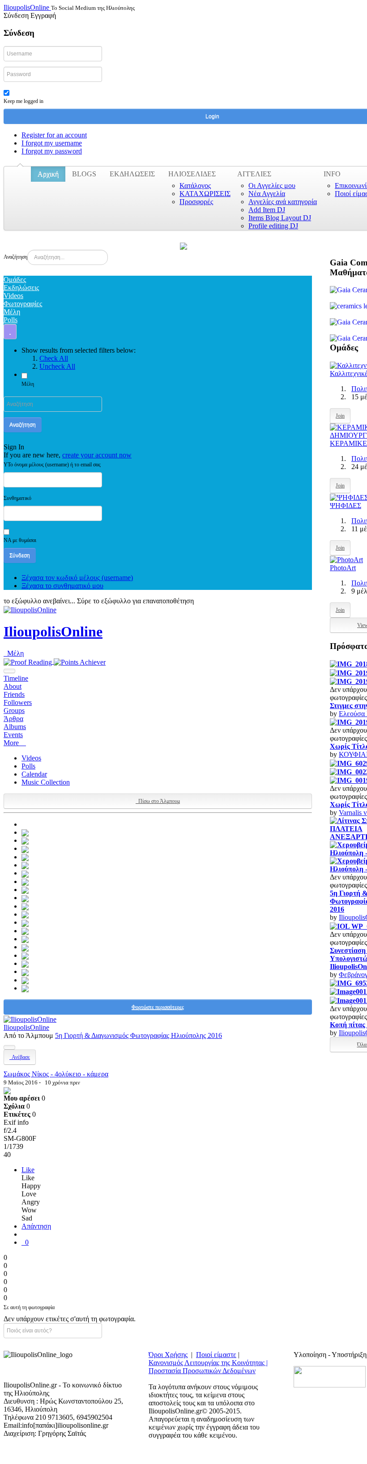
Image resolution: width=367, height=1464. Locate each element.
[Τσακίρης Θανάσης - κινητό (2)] (25, 947)
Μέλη (27, 384)
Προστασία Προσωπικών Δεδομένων (202, 1370)
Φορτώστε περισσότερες (158, 1007)
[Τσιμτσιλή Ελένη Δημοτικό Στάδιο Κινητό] (25, 922)
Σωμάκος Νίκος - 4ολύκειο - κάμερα (56, 1074)
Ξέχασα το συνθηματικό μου (62, 585)
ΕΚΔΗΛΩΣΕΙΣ (132, 174)
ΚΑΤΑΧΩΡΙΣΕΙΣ (204, 193)
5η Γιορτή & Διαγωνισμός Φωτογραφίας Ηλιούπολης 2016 (138, 1035)
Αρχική (48, 174)
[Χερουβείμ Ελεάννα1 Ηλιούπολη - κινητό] (25, 848)
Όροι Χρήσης (168, 1354)
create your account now (97, 455)
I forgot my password (51, 151)
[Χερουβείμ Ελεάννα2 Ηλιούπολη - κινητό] (25, 840)
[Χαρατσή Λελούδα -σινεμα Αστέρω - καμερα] (25, 865)
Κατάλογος (195, 185)
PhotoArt (343, 568)
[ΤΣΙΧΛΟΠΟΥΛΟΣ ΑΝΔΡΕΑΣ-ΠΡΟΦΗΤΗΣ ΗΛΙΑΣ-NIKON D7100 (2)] (25, 897)
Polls (28, 766)
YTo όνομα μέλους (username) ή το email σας (52, 464)
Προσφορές (196, 201)
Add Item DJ (266, 209)
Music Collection (45, 782)
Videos (31, 758)
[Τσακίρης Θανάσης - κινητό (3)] (25, 939)
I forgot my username (51, 143)
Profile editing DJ (273, 226)
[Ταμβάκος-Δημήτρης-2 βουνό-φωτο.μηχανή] (25, 971)
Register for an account (54, 135)
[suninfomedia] (330, 1376)
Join (340, 416)
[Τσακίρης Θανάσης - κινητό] (25, 931)
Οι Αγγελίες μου (271, 185)
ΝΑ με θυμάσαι (20, 540)
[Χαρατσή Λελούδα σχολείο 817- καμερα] (25, 857)
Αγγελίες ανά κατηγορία (282, 201)
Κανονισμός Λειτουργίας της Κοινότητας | (208, 1362)
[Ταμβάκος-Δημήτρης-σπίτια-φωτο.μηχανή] (25, 963)
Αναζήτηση (15, 257)
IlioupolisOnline (53, 631)
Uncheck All (57, 366)
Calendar (34, 774)
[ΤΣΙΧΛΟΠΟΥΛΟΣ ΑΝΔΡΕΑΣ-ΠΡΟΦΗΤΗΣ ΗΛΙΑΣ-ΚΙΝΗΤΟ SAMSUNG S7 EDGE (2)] (25, 889)
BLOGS (84, 174)
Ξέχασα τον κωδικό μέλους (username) (77, 577)
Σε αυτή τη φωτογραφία (29, 1307)
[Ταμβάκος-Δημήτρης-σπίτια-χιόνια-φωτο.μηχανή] (25, 955)
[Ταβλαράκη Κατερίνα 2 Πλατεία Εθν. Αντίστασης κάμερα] (25, 988)
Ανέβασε (19, 1057)
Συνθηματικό (17, 498)
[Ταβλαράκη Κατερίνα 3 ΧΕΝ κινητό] (25, 980)
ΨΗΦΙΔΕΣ (345, 505)
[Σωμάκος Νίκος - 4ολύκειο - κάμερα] (7, 1090)
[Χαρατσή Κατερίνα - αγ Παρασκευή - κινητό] (25, 881)
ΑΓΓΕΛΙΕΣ (254, 174)
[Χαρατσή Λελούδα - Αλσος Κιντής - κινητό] (25, 873)
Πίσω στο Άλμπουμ (158, 801)
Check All (53, 358)
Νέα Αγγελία (266, 193)
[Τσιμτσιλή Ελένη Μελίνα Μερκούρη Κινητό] (25, 906)
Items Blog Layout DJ (279, 218)
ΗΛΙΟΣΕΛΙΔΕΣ (192, 174)
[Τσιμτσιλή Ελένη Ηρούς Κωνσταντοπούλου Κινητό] (25, 914)
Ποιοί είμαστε (216, 1354)
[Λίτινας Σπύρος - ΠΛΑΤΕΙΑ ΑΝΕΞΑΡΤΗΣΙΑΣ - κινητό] (25, 832)
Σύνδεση (19, 555)
